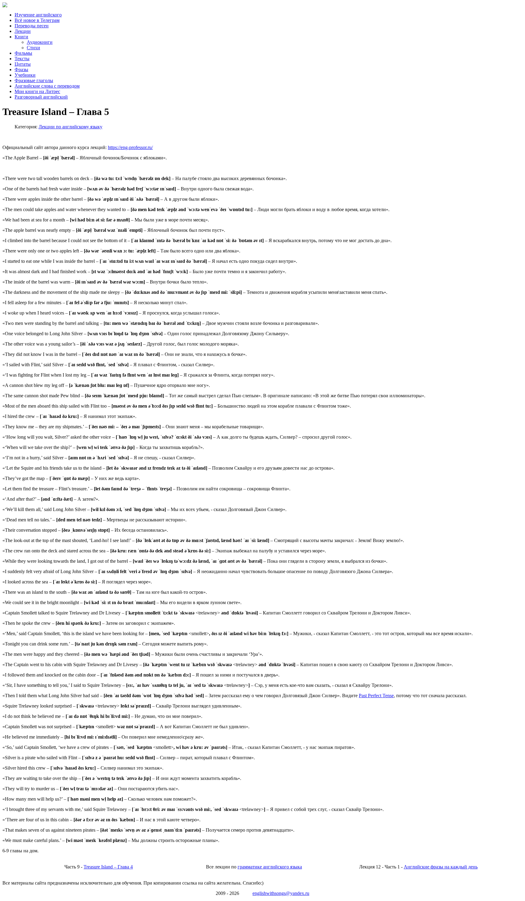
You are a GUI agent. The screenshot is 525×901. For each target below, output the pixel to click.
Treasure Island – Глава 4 (108, 866)
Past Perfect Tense (376, 695)
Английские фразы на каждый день (441, 866)
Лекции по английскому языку (70, 126)
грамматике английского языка (270, 866)
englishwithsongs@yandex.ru (280, 893)
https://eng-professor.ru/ (130, 147)
